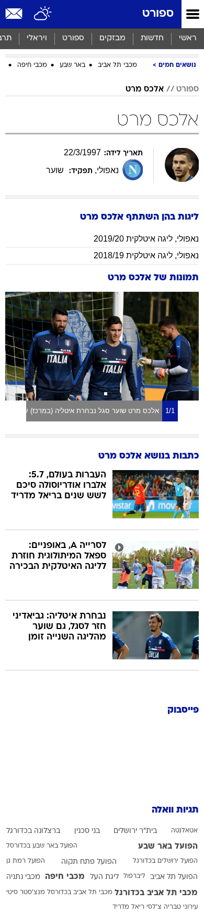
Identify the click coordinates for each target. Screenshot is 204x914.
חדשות (152, 38)
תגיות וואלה (175, 810)
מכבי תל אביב (117, 65)
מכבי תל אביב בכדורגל (156, 893)
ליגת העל (104, 877)
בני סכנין (87, 831)
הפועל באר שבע (168, 846)
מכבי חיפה (32, 65)
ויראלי (37, 38)
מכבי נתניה (23, 877)
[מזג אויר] (43, 14)
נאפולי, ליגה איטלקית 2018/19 (146, 255)
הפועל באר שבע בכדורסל (41, 846)
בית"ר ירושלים (135, 831)
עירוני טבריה (181, 907)
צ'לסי (154, 907)
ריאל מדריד (128, 907)
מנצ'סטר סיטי (25, 892)
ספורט (158, 13)
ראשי (188, 38)
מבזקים (112, 38)
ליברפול (134, 876)
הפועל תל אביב (174, 877)
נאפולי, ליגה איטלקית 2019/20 (146, 238)
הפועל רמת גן (25, 861)
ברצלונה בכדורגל (33, 831)
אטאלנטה (184, 831)
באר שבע (72, 65)
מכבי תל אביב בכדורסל (79, 892)
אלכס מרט (145, 89)
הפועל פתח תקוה (89, 862)
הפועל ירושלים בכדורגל (165, 861)
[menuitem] (152, 38)
